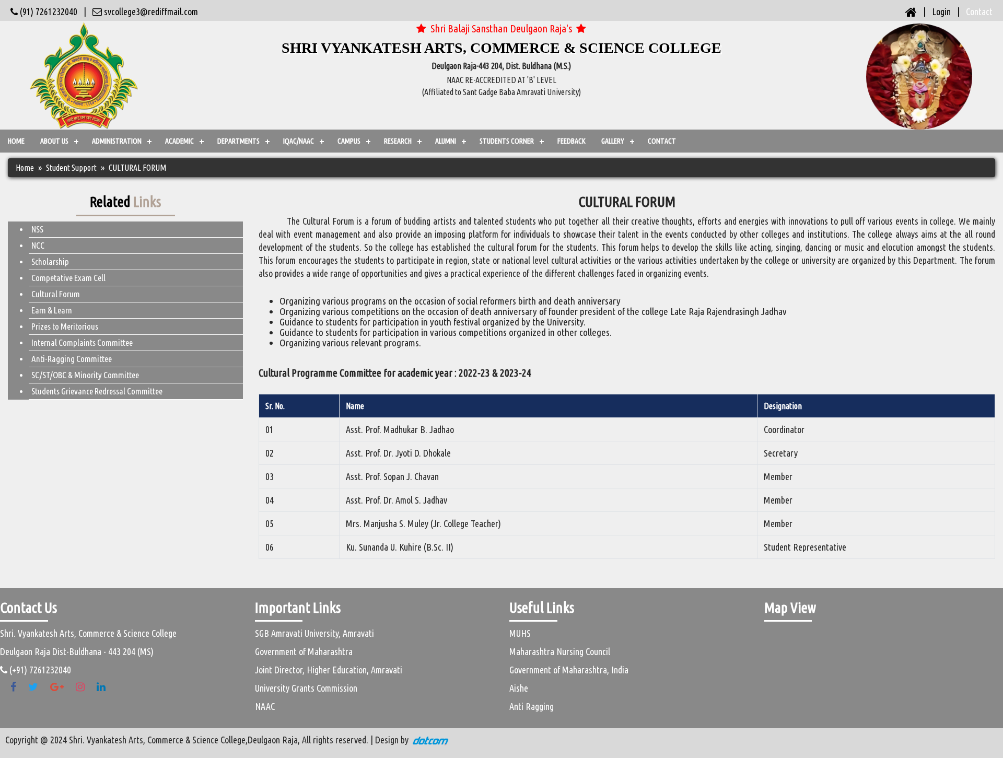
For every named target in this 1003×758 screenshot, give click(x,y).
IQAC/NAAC (298, 141)
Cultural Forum (55, 294)
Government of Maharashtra (304, 651)
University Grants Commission (306, 688)
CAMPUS (348, 141)
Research (398, 141)
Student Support (71, 167)
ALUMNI (445, 141)
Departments (238, 141)
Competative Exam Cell (68, 278)
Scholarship (50, 261)
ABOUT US (54, 141)
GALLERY (612, 141)
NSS (37, 229)
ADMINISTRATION (117, 141)
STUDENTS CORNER (507, 141)
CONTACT (662, 141)
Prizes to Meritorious (64, 326)
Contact (979, 11)
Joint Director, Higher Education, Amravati (328, 669)
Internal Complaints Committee (82, 342)
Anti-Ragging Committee (71, 359)
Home (16, 141)
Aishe (518, 688)
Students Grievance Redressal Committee (96, 391)
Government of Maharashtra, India (568, 669)
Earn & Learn (51, 310)
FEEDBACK (571, 141)
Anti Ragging (531, 706)
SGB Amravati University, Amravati (314, 633)
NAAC (265, 706)
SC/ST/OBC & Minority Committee (85, 375)
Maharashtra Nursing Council (559, 651)
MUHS (520, 633)
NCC (37, 245)
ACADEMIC (179, 141)
